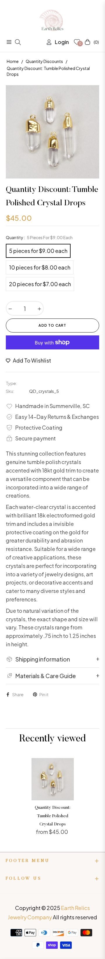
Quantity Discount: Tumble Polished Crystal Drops (52, 816)
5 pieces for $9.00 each (38, 250)
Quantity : (39, 237)
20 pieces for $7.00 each (40, 284)
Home (13, 61)
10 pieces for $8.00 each (39, 267)
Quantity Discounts (44, 61)
